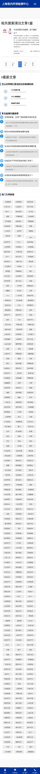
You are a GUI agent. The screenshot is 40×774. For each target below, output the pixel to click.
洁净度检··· (19, 475)
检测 (30, 431)
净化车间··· (30, 635)
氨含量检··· (7, 538)
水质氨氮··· (30, 562)
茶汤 (30, 504)
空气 (7, 441)
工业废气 (31, 334)
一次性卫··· (7, 402)
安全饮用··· (19, 211)
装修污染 (31, 373)
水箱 (30, 417)
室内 (30, 441)
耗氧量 (31, 349)
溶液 (7, 358)
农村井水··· (7, 261)
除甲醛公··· (30, 465)
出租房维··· (7, 226)
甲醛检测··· (19, 354)
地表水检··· (30, 295)
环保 (30, 436)
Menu (35, 4)
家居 (30, 310)
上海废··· (31, 587)
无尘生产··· (7, 732)
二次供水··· (7, 231)
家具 (7, 286)
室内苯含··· (30, 669)
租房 (7, 349)
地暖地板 (31, 354)
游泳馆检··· (30, 276)
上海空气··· (7, 354)
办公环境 (19, 504)
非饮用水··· (19, 221)
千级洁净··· (30, 688)
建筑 (7, 216)
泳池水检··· (7, 388)
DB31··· (7, 211)
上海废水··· (30, 718)
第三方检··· (30, 207)
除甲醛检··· (7, 412)
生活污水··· (7, 572)
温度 (7, 514)
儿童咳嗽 (31, 407)
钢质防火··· (30, 538)
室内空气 (19, 635)
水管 (30, 291)
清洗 (19, 684)
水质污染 (31, 625)
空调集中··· (19, 708)
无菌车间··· (7, 718)
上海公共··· (19, 562)
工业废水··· (19, 207)
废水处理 (19, 451)
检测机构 (19, 422)
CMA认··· (31, 621)
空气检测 (8, 221)
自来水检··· (30, 499)
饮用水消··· (7, 669)
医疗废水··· (19, 480)
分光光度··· (7, 630)
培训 (19, 441)
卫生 (19, 747)
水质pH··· (31, 591)
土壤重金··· (30, 664)
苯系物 (31, 412)
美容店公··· (19, 523)
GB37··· (30, 732)
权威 (30, 388)
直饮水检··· (19, 601)
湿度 (7, 654)
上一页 (13, 64)
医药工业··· (30, 737)
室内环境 (19, 329)
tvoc (7, 295)
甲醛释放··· (19, 271)
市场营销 (19, 485)
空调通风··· (7, 397)
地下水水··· (19, 281)
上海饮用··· (30, 630)
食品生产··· (30, 742)
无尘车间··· (7, 567)
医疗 (7, 363)
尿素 (19, 236)
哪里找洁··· (19, 742)
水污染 (31, 211)
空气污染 (8, 324)
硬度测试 (31, 300)
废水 (7, 320)
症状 (19, 349)
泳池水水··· (19, 388)
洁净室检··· (19, 334)
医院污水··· (19, 664)
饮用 (19, 383)
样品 (7, 436)
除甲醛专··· (30, 305)
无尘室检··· (19, 669)
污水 (19, 320)
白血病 (19, 266)
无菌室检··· (19, 572)
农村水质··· (7, 635)
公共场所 (8, 752)
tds (31, 266)
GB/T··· (7, 256)
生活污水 (31, 426)
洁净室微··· (7, 727)
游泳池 (8, 236)
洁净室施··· (7, 742)
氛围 (7, 446)
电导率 (19, 231)
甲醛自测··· (19, 226)
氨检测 (8, 621)
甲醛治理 (19, 324)
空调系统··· (30, 553)
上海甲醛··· (7, 247)
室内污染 (8, 305)
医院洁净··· (7, 591)
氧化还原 (8, 456)
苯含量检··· (19, 489)
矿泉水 (19, 291)
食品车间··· (30, 572)
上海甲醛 (8, 417)
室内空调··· (7, 611)
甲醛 (30, 226)
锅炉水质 (8, 329)
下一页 (26, 64)
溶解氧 (31, 231)
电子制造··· (19, 553)
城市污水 (19, 261)
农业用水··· (30, 606)
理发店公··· (19, 368)
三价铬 (19, 446)
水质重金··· (19, 247)
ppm (30, 237)
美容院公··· (7, 368)
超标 (30, 485)
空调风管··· (7, 625)
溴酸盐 (8, 291)
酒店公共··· (19, 509)
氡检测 (19, 621)
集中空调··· (19, 494)
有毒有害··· (19, 402)
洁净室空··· (30, 708)
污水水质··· (19, 548)
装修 (30, 281)
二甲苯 (19, 412)
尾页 (33, 64)
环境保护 (31, 256)
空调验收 (31, 659)
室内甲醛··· (30, 242)
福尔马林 (8, 344)
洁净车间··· (7, 596)
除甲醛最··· (19, 465)
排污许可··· (19, 256)
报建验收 (31, 752)
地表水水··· (19, 611)
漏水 (30, 650)
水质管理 (19, 688)
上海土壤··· (30, 713)
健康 (7, 392)
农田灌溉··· (19, 392)
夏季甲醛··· (19, 344)
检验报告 (8, 310)
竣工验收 (8, 426)
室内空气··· (7, 242)
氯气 (30, 271)
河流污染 (8, 664)
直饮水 (31, 470)
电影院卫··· (30, 480)
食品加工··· (19, 722)
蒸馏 (19, 358)
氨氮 (19, 397)
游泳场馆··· (19, 567)
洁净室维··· (19, 514)
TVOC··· (19, 242)
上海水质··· (7, 334)
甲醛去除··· (19, 310)
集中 (19, 650)
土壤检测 (19, 456)
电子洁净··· (19, 679)
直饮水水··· (19, 519)
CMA (19, 305)
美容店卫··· (30, 460)
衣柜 (30, 358)
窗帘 (30, 446)
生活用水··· (30, 674)
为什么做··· (30, 684)
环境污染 (19, 252)
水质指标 (31, 247)
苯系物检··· (30, 533)
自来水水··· (7, 616)
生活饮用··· (7, 737)
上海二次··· (7, 557)
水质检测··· (19, 202)
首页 (6, 64)
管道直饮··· (7, 528)
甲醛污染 (19, 693)
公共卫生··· (7, 276)
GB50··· (19, 596)
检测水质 (8, 300)
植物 (30, 329)
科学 (30, 397)
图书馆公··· (30, 548)
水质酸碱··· (30, 494)
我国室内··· (30, 528)
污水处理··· (7, 451)
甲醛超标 (31, 221)
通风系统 (19, 752)
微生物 (31, 451)
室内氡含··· (30, 611)
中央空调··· (7, 494)
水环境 (19, 286)
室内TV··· (8, 674)
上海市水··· (19, 625)
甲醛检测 (19, 216)
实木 (7, 431)
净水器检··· (30, 402)
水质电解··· (7, 339)
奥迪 (30, 315)
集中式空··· (19, 727)
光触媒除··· (7, 383)
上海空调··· (30, 703)
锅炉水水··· (7, 722)
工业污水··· (7, 207)
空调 (7, 650)
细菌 (7, 465)
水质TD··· (31, 693)
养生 (19, 528)
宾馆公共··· (30, 509)
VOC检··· (19, 543)
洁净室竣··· (7, 519)
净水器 (19, 373)
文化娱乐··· (7, 562)
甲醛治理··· (7, 679)
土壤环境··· (30, 456)
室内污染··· (30, 523)
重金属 (31, 261)
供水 (19, 417)
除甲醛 (8, 271)
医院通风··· (7, 713)
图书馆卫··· (30, 722)
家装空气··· (19, 654)
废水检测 (8, 523)
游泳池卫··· (30, 601)
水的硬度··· (7, 378)
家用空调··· (7, 703)
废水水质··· (7, 708)
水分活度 (8, 470)
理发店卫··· (19, 460)
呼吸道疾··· (30, 286)
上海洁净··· (30, 475)
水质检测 (8, 202)
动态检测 (19, 737)
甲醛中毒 (31, 324)
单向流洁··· (30, 577)
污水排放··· (19, 640)
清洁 (30, 747)
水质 (30, 383)
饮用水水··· (30, 252)
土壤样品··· (7, 684)
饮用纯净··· (30, 344)
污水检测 (31, 216)
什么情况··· (7, 422)
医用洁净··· (19, 713)
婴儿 (19, 426)
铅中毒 (8, 475)
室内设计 (31, 514)
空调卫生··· (19, 732)
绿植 (19, 436)
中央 (7, 747)
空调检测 (31, 489)
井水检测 (19, 300)
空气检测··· (19, 431)
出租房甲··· (7, 499)
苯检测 (31, 616)
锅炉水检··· (7, 252)
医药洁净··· (19, 587)
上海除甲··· (19, 339)
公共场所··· (19, 276)
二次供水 (19, 295)
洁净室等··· (30, 567)
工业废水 (8, 266)
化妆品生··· (7, 577)
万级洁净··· (7, 553)
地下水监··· (30, 339)
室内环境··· (7, 281)
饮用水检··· (30, 202)
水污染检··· (19, 470)
